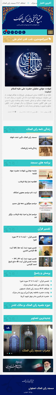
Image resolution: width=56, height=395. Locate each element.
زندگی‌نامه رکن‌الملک (29, 148)
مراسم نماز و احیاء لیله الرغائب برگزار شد (23, 216)
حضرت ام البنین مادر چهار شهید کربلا (35, 296)
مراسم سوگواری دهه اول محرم (24, 203)
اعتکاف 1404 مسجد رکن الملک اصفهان (15, 3)
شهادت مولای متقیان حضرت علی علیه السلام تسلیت (31, 90)
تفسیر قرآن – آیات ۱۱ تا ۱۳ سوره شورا (24, 238)
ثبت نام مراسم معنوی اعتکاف (25, 192)
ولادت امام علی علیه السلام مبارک (36, 284)
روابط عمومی (28, 392)
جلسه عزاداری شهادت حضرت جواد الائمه (23, 172)
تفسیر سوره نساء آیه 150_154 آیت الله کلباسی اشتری (23, 249)
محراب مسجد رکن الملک (36, 350)
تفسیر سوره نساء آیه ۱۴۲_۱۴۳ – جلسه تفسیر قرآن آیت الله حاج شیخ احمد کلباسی (22, 261)
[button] (12, 353)
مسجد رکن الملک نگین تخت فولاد (23, 137)
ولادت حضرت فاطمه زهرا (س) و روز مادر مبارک (30, 292)
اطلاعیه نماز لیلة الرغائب (27, 181)
